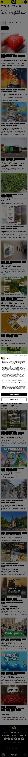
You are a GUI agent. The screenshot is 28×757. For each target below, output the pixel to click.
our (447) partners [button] (8, 361)
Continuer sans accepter (21, 355)
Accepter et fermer (14, 394)
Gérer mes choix (14, 399)
